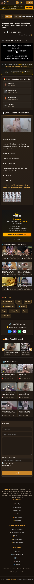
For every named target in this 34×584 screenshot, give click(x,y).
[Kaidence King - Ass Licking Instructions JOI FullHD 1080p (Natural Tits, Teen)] (9, 405)
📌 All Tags (17, 514)
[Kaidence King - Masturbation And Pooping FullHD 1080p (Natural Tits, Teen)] (25, 368)
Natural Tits (14, 311)
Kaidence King (7, 301)
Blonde (27, 301)
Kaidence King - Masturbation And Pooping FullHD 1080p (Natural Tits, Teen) (24, 375)
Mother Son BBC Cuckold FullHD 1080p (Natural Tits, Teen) (8, 393)
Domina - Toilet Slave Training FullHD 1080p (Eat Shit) (24, 287)
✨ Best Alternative (17, 539)
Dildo (18, 301)
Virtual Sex (6, 316)
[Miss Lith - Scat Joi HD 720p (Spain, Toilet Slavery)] (24, 266)
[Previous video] (3, 349)
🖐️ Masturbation (8, 306)
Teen (24, 311)
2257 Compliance (14, 572)
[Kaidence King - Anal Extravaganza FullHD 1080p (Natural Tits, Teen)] (25, 405)
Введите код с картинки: (9, 457)
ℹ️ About (17, 558)
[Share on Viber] (15, 331)
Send (17, 473)
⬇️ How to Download (17, 554)
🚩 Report (17, 561)
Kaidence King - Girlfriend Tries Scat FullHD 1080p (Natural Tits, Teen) (24, 393)
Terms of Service (16, 568)
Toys (4, 311)
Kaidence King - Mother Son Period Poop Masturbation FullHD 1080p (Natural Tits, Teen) (8, 375)
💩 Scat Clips (17, 503)
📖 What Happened (17, 529)
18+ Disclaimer (27, 568)
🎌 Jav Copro (17, 510)
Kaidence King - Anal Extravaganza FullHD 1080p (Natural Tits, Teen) (24, 412)
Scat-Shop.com (12, 579)
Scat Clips (18, 16)
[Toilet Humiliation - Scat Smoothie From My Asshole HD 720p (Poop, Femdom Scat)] (12, 347)
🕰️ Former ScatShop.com (17, 532)
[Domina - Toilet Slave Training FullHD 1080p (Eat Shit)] (24, 281)
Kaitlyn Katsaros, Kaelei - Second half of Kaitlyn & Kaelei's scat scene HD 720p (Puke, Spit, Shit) (9, 256)
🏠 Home (17, 551)
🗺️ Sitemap (17, 564)
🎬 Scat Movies (17, 507)
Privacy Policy (7, 568)
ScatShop (9, 16)
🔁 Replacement (17, 536)
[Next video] (30, 349)
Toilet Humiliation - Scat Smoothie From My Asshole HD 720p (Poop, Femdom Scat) (11, 355)
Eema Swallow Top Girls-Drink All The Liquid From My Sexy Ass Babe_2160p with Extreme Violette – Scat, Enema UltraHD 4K (8, 272)
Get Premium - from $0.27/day (17, 234)
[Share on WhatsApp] (19, 331)
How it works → (17, 239)
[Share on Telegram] (10, 331)
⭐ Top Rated (17, 520)
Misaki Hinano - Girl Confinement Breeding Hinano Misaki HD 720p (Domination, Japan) (23, 256)
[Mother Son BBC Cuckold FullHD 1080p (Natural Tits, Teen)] (9, 386)
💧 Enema (21, 306)
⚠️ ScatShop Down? (17, 542)
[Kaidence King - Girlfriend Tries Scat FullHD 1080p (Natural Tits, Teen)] (25, 386)
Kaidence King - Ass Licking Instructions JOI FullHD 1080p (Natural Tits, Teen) (8, 412)
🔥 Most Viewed (17, 517)
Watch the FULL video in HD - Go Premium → (17, 66)
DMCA (22, 572)
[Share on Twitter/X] (24, 331)
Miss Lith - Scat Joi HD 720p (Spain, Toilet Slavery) (24, 272)
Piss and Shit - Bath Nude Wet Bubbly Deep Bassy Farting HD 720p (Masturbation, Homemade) (9, 287)
